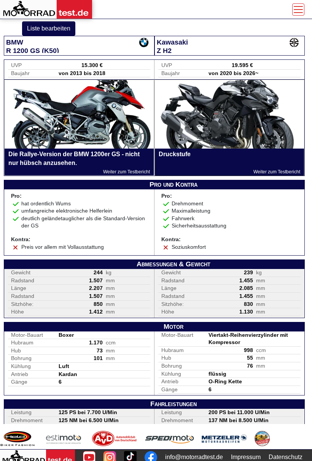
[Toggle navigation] (298, 9)
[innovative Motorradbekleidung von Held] (17, 438)
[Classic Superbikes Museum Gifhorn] (262, 438)
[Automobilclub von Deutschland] (114, 438)
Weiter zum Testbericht (126, 171)
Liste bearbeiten (48, 28)
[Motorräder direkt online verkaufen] (64, 438)
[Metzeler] (224, 438)
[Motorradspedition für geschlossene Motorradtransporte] (169, 438)
